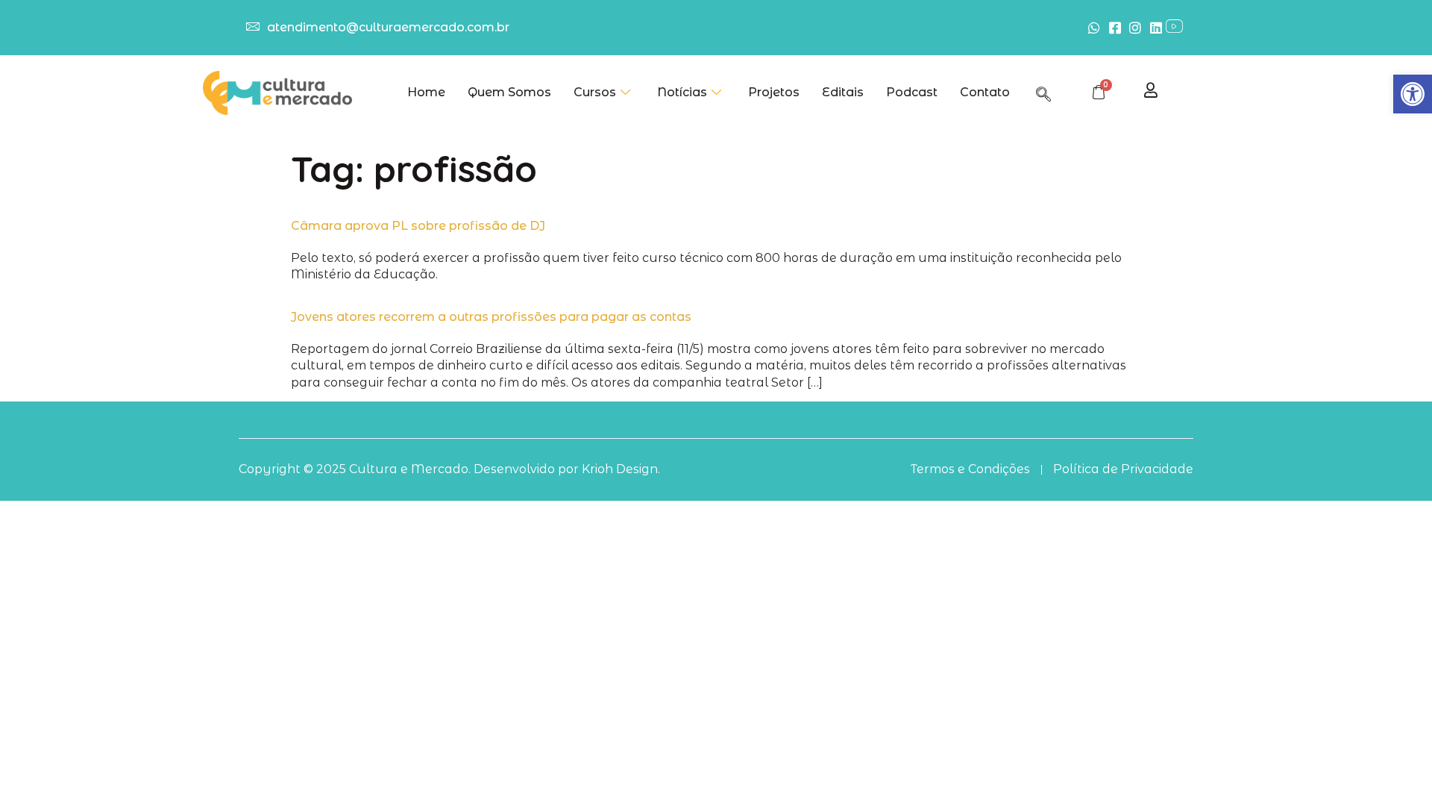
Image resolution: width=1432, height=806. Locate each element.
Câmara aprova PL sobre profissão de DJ (418, 226)
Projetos (774, 92)
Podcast (912, 92)
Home (426, 92)
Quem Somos (509, 92)
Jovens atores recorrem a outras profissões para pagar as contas (491, 317)
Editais (843, 92)
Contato (985, 92)
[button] (1412, 94)
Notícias (682, 92)
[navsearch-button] (1043, 92)
